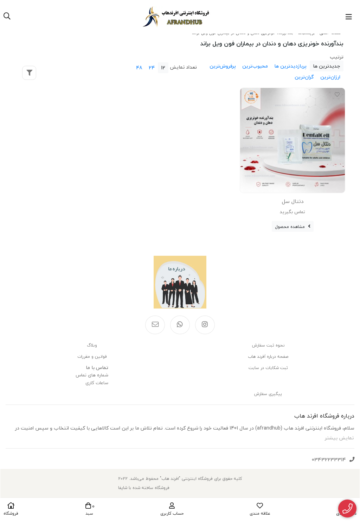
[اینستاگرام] (205, 325)
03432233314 (329, 460)
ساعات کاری (96, 383)
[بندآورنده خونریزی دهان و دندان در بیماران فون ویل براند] (180, 282)
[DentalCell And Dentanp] (292, 140)
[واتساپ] (180, 325)
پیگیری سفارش (268, 394)
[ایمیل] (155, 325)
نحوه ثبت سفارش (268, 345)
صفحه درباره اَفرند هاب (268, 356)
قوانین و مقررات (92, 356)
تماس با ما (97, 367)
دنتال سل (292, 201)
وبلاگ (92, 345)
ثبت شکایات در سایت (268, 367)
